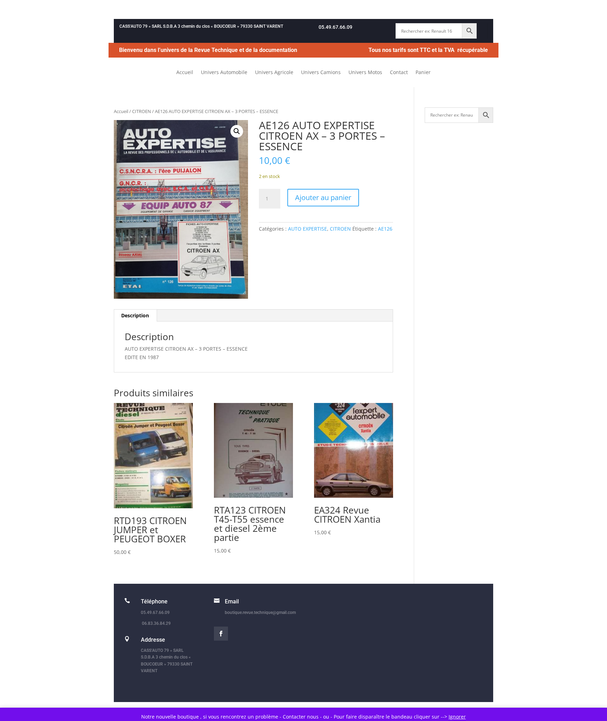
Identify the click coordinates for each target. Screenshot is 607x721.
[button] (236, 131)
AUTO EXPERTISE (307, 228)
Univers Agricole (274, 72)
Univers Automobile (224, 72)
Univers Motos (365, 72)
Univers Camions (321, 72)
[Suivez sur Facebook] (221, 634)
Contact (399, 72)
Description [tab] (135, 315)
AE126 (385, 228)
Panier (423, 72)
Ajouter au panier (323, 197)
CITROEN (141, 111)
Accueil (184, 72)
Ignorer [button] (457, 716)
